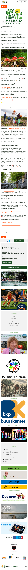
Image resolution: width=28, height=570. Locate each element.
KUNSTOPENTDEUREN (9, 191)
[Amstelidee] (24, 558)
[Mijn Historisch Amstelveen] (14, 386)
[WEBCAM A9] (14, 487)
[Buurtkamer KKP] (10, 557)
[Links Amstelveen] (14, 468)
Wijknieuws (10, 26)
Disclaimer (5, 461)
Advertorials (5, 449)
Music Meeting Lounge (5, 87)
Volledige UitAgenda (7, 262)
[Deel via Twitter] (17, 537)
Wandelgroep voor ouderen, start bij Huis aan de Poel (13, 253)
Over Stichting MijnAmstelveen (9, 451)
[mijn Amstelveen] (8, 2)
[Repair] (14, 482)
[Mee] (4, 558)
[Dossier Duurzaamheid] (14, 475)
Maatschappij (14, 318)
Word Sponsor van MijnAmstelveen (10, 452)
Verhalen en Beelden (14, 320)
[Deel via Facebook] (14, 537)
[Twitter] (9, 241)
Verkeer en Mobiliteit (14, 325)
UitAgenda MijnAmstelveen (7, 222)
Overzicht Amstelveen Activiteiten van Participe (11, 225)
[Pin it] (22, 537)
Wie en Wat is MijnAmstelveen (9, 457)
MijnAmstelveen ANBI (7, 459)
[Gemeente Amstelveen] (14, 548)
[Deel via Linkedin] (19, 537)
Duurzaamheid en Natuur (14, 323)
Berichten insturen (7, 454)
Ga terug (3, 237)
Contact (4, 456)
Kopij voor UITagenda (19, 240)
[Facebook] (7, 241)
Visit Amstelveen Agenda (7, 227)
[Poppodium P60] (17, 558)
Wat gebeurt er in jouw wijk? (14, 267)
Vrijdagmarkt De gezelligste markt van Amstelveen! (12, 248)
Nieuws (6, 26)
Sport (14, 326)
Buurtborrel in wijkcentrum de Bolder (10, 258)
